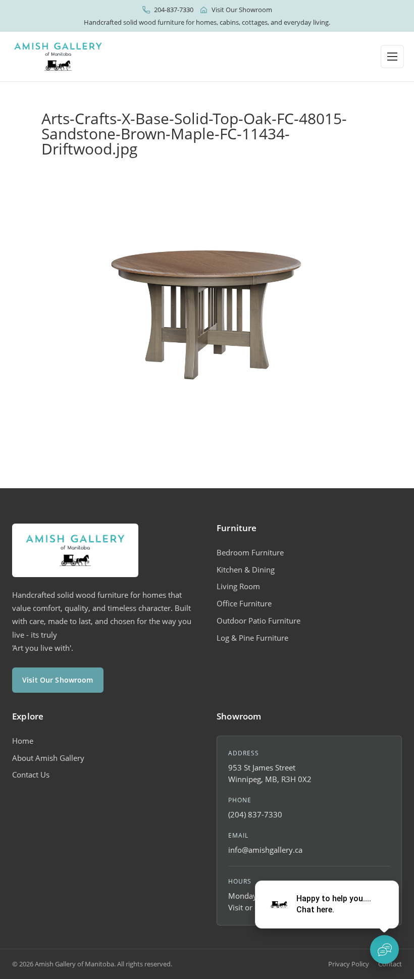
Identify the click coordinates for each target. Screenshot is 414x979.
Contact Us (30, 774)
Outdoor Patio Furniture (258, 620)
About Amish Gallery (48, 758)
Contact (390, 963)
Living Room (238, 586)
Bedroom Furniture (250, 552)
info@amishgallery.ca (265, 850)
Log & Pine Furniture (252, 638)
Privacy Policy (348, 963)
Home (22, 741)
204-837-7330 (173, 9)
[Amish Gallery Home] (58, 56)
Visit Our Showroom (242, 9)
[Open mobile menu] (392, 56)
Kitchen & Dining (246, 569)
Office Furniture (244, 603)
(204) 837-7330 (255, 814)
